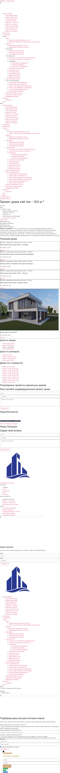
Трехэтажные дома (11, 19)
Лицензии (8, 100)
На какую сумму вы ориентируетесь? (11, 734)
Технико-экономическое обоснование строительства (24, 42)
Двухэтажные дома (11, 17)
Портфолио (6, 33)
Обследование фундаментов (20, 63)
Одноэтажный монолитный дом (10, 726)
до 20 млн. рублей (30, 736)
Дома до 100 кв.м (11, 20)
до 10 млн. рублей (6, 736)
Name (1, 553)
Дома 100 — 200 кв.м (12, 22)
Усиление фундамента (18, 64)
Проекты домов (7, 13)
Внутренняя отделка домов (14, 94)
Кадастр (8, 43)
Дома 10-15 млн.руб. (12, 31)
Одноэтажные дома (11, 15)
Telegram (5, 772)
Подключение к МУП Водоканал (18, 82)
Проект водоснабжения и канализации (20, 86)
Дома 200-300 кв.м (11, 24)
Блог (4, 101)
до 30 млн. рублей (42, 736)
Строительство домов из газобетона (19, 59)
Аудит (7, 38)
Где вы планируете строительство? (10, 730)
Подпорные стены (14, 70)
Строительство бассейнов (16, 68)
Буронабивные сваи (14, 73)
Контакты (5, 98)
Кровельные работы (14, 77)
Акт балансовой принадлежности (18, 89)
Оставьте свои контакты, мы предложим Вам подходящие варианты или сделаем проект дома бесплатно (28, 738)
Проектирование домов (13, 79)
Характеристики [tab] (5, 221)
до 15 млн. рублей (18, 736)
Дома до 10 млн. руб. (12, 27)
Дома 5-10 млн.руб (11, 29)
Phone (4, 770)
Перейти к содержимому (7, 1)
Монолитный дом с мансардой (50, 726)
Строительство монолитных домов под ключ (22, 57)
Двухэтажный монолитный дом (30, 726)
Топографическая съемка (16, 54)
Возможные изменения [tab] (6, 223)
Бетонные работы (14, 71)
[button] (30, 103)
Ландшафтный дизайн (12, 96)
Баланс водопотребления (16, 91)
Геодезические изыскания (16, 50)
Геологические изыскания (16, 52)
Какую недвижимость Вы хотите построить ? (13, 724)
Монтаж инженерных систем (14, 93)
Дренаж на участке (14, 75)
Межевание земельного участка (18, 45)
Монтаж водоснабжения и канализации (20, 87)
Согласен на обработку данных (10, 746)
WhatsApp (5, 768)
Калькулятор (6, 35)
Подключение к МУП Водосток (18, 84)
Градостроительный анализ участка (19, 40)
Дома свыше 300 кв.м (12, 26)
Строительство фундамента (20, 66)
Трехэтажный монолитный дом (9, 728)
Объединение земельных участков (19, 47)
